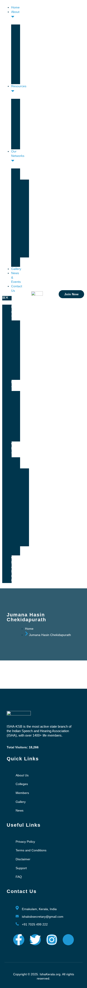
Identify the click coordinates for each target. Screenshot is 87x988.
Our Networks (17, 154)
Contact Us (17, 578)
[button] (7, 298)
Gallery (16, 269)
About (15, 311)
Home (15, 7)
